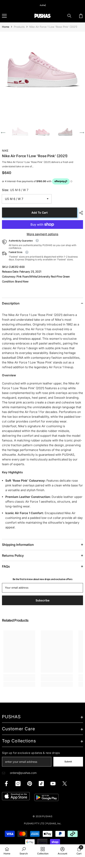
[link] (19, 679)
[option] (42, 74)
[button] (3, 133)
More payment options (42, 234)
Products (19, 26)
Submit (68, 761)
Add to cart (39, 212)
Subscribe (42, 600)
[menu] (4, 15)
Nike (5, 150)
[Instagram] (18, 783)
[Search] (69, 15)
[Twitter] (64, 783)
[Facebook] (6, 783)
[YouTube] (53, 783)
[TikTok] (41, 783)
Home (5, 26)
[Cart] (81, 16)
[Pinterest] (29, 783)
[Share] (80, 213)
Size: (15, 190)
